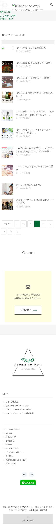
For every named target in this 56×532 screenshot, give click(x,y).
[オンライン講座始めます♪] (7, 189)
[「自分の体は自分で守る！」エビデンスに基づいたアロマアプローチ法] (7, 152)
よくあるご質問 (8, 16)
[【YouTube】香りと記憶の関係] (7, 52)
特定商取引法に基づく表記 (16, 460)
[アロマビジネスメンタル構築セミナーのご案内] (7, 204)
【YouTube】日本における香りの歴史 (34, 63)
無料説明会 (5, 12)
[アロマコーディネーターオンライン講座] (7, 170)
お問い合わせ (6, 19)
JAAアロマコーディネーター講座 (18, 410)
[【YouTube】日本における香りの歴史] (7, 67)
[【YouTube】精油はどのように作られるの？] (7, 97)
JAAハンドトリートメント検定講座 (19, 413)
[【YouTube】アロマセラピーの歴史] (7, 82)
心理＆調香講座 (12, 402)
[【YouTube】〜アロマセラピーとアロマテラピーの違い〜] (7, 134)
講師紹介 (9, 433)
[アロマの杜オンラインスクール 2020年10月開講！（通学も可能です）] (7, 115)
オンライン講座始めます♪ (28, 185)
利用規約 (9, 456)
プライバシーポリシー (14, 452)
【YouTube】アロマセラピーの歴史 (33, 78)
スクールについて (13, 429)
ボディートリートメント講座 (17, 406)
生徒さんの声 (11, 437)
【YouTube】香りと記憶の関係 (31, 48)
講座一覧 (9, 445)
